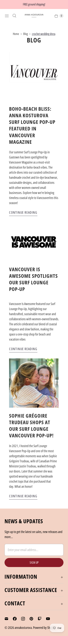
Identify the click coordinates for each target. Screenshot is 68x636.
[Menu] (7, 15)
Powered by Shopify (44, 627)
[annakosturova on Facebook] (17, 619)
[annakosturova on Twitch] (42, 619)
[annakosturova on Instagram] (25, 619)
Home (16, 34)
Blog (25, 34)
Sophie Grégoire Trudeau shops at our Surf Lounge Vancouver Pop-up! (31, 425)
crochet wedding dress (43, 34)
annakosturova (23, 627)
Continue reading (23, 212)
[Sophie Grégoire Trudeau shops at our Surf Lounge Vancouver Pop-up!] (34, 383)
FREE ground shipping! (34, 4)
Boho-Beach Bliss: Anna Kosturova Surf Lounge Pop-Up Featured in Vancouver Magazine (32, 125)
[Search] (14, 15)
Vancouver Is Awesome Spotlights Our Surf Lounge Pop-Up (33, 279)
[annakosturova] (34, 15)
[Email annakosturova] (9, 619)
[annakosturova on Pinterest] (33, 619)
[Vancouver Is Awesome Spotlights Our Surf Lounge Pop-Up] (34, 241)
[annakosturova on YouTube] (50, 619)
